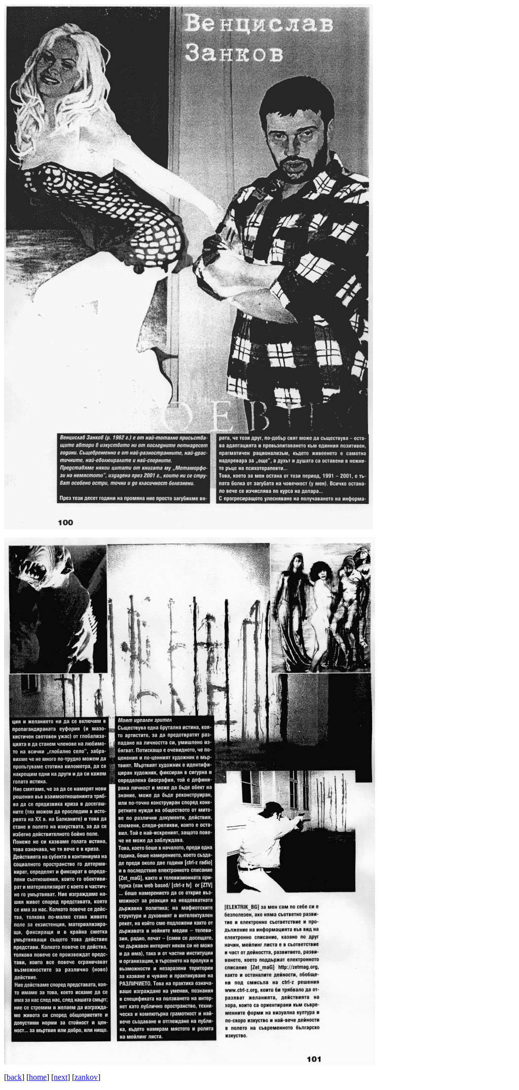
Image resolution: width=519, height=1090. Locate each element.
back (14, 1077)
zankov (86, 1077)
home (38, 1077)
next (60, 1077)
